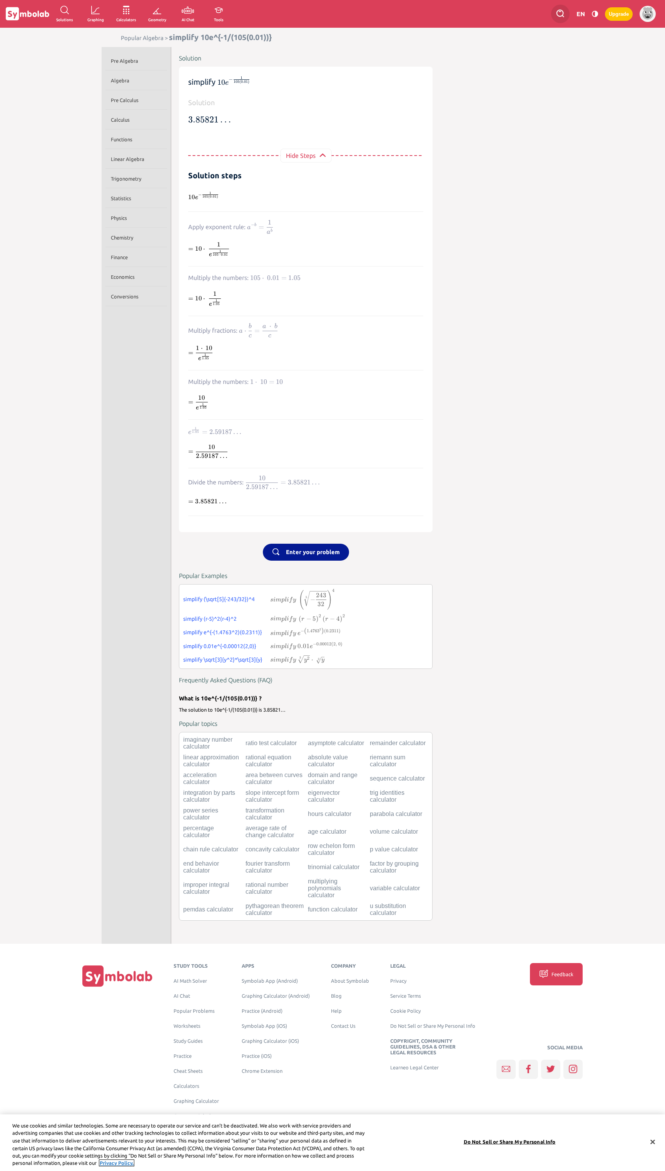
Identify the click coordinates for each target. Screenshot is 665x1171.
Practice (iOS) (257, 1056)
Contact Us (343, 1026)
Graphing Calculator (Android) (276, 996)
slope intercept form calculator (272, 796)
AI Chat (182, 996)
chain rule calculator (210, 849)
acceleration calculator (200, 778)
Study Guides (188, 1041)
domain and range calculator (333, 778)
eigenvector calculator (324, 796)
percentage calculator (198, 831)
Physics (119, 218)
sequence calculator (397, 778)
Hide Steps (301, 155)
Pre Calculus (125, 100)
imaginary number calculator (207, 743)
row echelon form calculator (331, 849)
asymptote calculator (336, 743)
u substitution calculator (388, 909)
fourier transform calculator (268, 867)
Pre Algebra (124, 61)
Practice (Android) (262, 1011)
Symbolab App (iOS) (264, 1026)
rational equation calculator (268, 760)
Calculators (186, 1086)
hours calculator (329, 814)
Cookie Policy (405, 1011)
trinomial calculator (333, 867)
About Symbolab (350, 981)
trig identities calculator (387, 796)
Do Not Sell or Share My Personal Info (432, 1026)
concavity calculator (272, 849)
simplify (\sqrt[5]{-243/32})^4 (219, 599)
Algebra (120, 80)
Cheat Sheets (188, 1071)
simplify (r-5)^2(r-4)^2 (210, 619)
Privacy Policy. (117, 1163)
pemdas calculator (208, 909)
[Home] (117, 976)
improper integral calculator (206, 888)
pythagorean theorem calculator (275, 909)
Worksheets (187, 1026)
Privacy (398, 981)
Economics (123, 277)
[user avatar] (648, 14)
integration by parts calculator (209, 796)
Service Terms (405, 996)
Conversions (125, 296)
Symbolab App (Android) (270, 981)
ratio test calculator (271, 743)
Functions (121, 139)
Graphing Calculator (196, 1101)
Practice (183, 1056)
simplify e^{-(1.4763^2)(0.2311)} (222, 632)
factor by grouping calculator (394, 867)
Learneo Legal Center (414, 1067)
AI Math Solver (190, 981)
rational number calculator (267, 888)
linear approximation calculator (211, 760)
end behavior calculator (201, 867)
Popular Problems (194, 1011)
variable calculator (395, 888)
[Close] (652, 1142)
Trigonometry (126, 178)
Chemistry (122, 237)
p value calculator (394, 849)
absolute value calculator (328, 760)
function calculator (333, 909)
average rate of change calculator (270, 831)
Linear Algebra (127, 159)
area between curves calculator (274, 778)
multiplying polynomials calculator (324, 888)
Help (336, 1011)
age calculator (327, 831)
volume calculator (394, 831)
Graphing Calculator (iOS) (270, 1041)
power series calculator (200, 814)
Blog (336, 996)
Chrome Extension (262, 1071)
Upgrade (619, 14)
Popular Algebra (142, 38)
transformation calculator (265, 814)
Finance (119, 257)
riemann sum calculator (387, 760)
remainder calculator (398, 743)
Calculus (120, 119)
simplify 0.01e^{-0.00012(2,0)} (219, 646)
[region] (332, 1142)
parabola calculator (396, 814)
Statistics (121, 198)
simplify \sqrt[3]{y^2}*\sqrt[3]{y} (222, 659)
